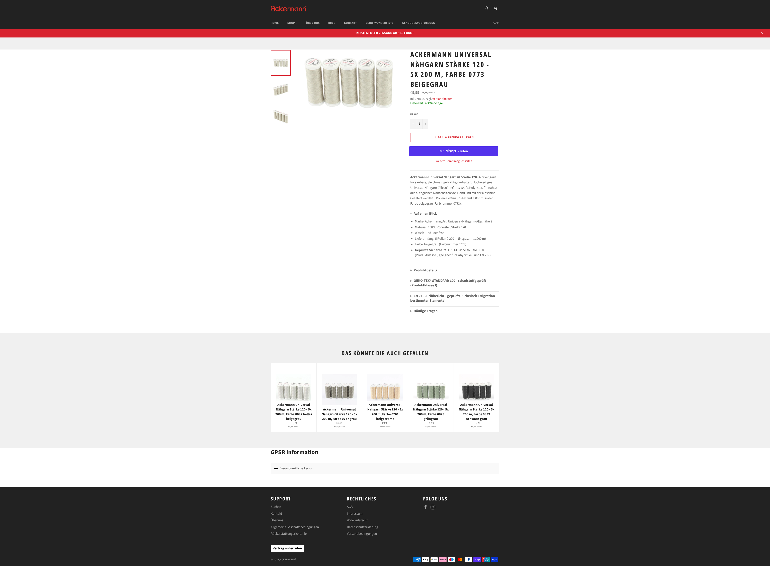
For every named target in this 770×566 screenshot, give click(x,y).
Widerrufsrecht (357, 520)
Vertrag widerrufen (287, 548)
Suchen (276, 506)
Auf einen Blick (423, 213)
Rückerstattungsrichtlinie (289, 533)
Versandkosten (442, 99)
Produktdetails (423, 270)
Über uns (277, 520)
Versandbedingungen (362, 533)
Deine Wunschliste (380, 23)
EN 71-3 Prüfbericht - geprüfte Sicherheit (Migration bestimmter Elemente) (452, 298)
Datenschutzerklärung (362, 527)
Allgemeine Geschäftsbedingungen (295, 527)
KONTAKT (350, 23)
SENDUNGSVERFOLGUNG (418, 23)
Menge (414, 114)
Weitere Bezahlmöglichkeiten (454, 161)
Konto (496, 23)
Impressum (355, 513)
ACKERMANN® (288, 559)
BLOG (331, 23)
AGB (350, 506)
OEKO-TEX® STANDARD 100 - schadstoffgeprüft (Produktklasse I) (448, 283)
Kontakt (276, 513)
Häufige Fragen (424, 310)
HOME (275, 23)
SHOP (291, 23)
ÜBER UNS (313, 23)
